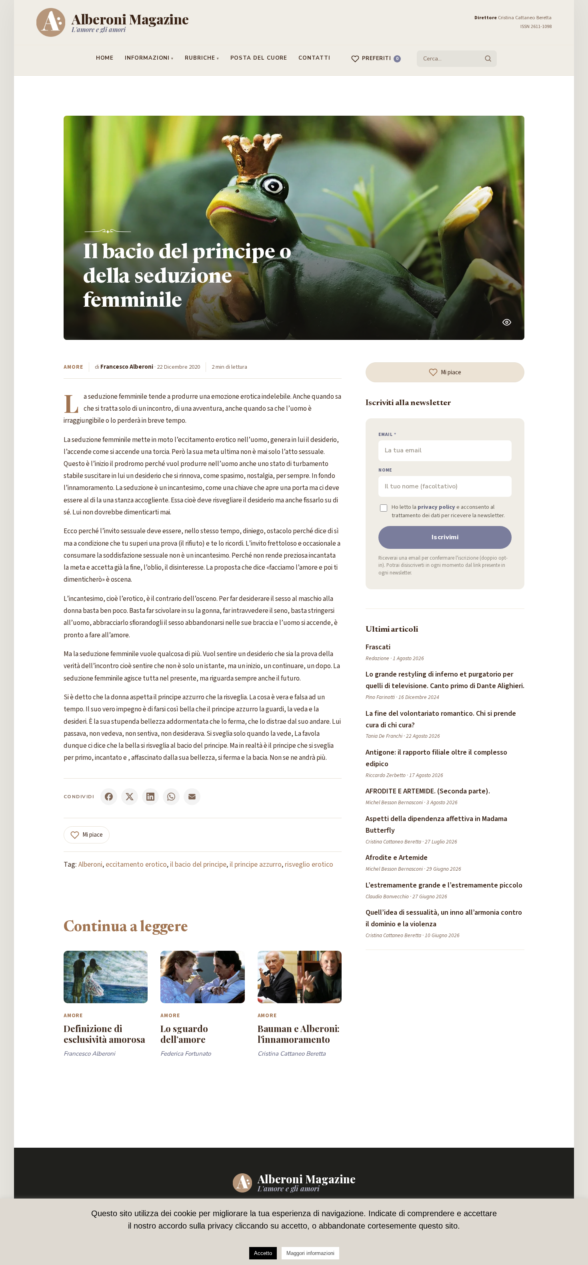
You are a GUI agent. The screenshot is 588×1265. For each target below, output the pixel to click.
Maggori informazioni (310, 1253)
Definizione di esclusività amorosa (104, 1033)
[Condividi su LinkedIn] (150, 796)
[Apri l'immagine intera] (507, 322)
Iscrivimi (445, 537)
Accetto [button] (263, 1253)
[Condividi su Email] (192, 796)
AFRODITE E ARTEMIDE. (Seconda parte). (428, 791)
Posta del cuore (259, 58)
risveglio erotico (309, 864)
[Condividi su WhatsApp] (171, 796)
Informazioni (147, 58)
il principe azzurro (256, 864)
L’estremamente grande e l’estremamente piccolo (444, 885)
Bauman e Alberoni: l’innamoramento (299, 1033)
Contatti (314, 58)
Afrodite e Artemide (397, 858)
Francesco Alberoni (126, 367)
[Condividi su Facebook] (108, 796)
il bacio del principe (198, 864)
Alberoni (90, 864)
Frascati (378, 647)
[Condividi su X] (129, 796)
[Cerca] (488, 58)
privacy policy (436, 507)
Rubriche (200, 58)
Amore (73, 367)
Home (105, 58)
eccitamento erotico (136, 864)
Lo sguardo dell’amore (184, 1033)
